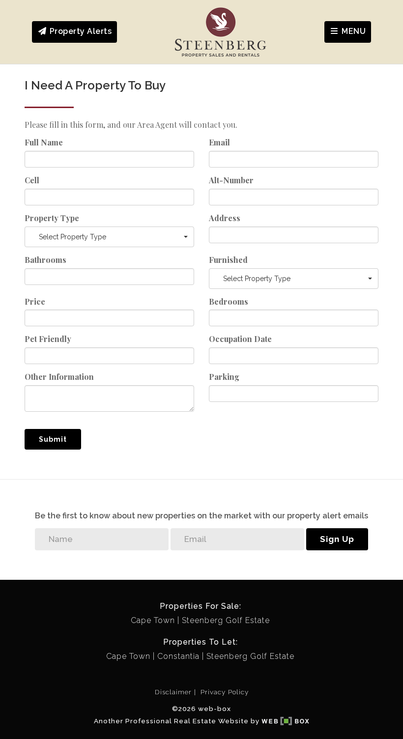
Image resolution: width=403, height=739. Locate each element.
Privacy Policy (225, 692)
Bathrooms (45, 260)
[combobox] (109, 237)
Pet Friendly (48, 339)
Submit (53, 439)
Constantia (178, 656)
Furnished (228, 260)
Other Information (59, 376)
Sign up (337, 539)
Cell (32, 180)
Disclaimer (173, 692)
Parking (224, 376)
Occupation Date (240, 339)
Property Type (52, 218)
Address (224, 218)
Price (35, 301)
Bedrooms (228, 301)
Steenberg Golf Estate (226, 620)
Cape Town (153, 620)
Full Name (44, 142)
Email (219, 142)
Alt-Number (231, 180)
